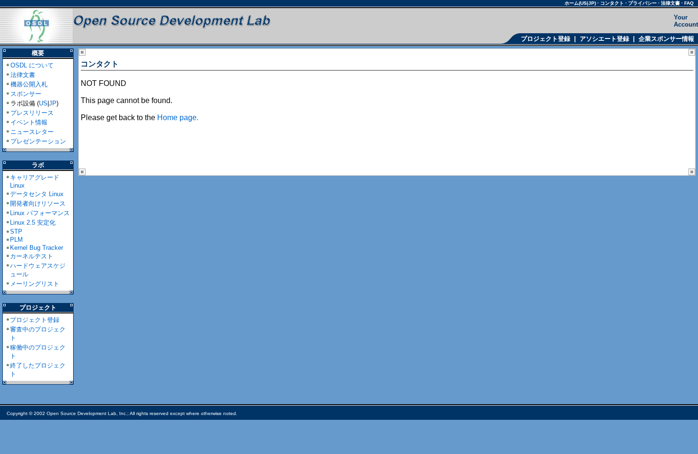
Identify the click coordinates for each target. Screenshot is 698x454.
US (43, 103)
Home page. (177, 118)
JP (53, 103)
